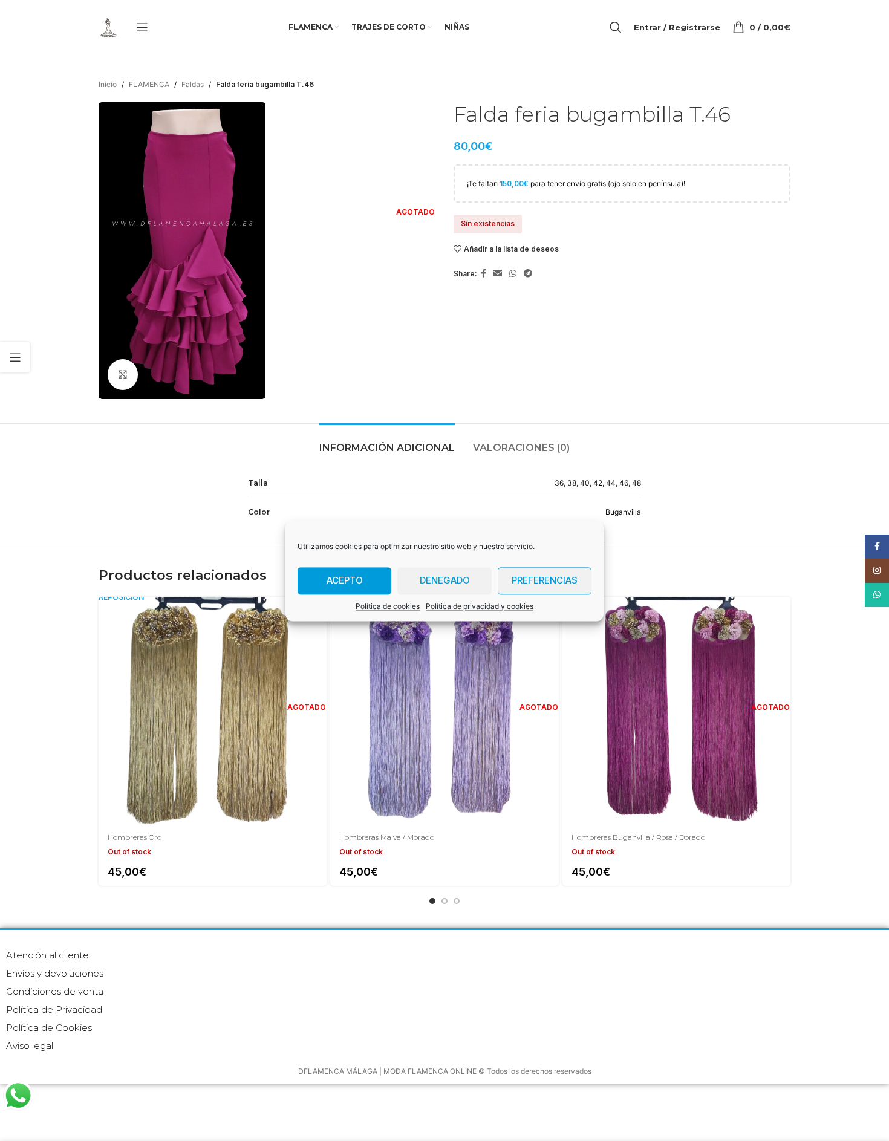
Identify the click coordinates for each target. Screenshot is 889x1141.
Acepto (345, 580)
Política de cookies (388, 606)
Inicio (108, 84)
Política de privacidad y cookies (479, 606)
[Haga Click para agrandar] (123, 374)
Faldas (192, 84)
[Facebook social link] (483, 273)
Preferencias (545, 580)
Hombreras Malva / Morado (386, 837)
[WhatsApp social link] (513, 273)
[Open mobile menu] (142, 27)
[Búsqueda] (616, 27)
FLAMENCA (149, 84)
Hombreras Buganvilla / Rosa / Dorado (638, 837)
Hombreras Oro (134, 837)
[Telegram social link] (528, 273)
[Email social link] (498, 273)
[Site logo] (108, 26)
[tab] (387, 441)
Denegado (445, 580)
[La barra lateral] (15, 357)
